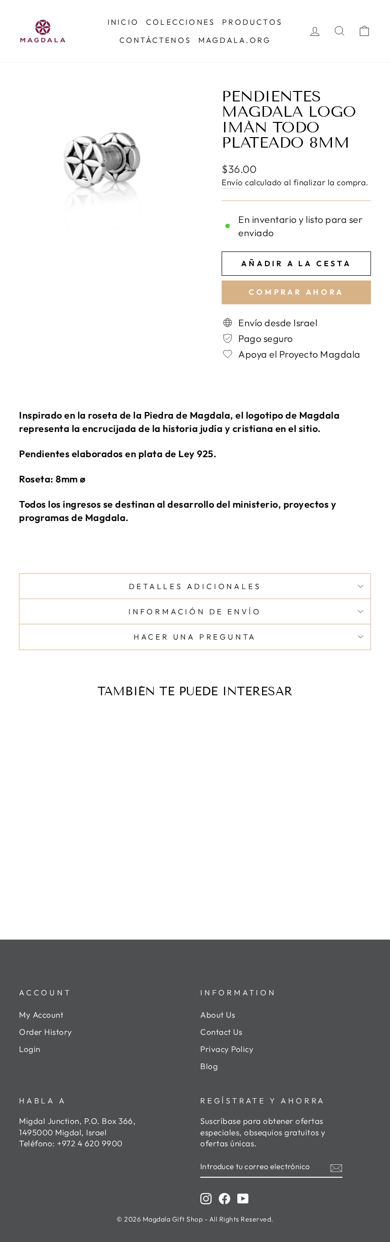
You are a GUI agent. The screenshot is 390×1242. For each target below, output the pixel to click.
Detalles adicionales (195, 586)
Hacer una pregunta (195, 636)
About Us (217, 1015)
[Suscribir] (336, 1166)
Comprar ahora (296, 292)
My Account (41, 1015)
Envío (232, 182)
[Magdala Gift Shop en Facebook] (224, 1198)
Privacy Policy (227, 1049)
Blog (209, 1066)
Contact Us (221, 1032)
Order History (45, 1032)
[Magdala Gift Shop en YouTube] (243, 1198)
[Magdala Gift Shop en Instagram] (206, 1198)
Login (29, 1049)
